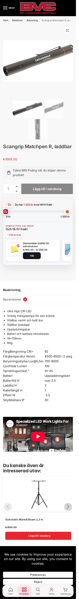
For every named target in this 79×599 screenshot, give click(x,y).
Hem (6, 20)
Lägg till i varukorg (47, 189)
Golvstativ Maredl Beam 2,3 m (24, 519)
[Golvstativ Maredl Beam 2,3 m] (39, 494)
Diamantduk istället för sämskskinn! (36, 245)
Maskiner (17, 20)
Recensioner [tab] (14, 299)
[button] (67, 30)
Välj (32, 255)
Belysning (32, 20)
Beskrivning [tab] (11, 290)
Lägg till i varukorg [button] (39, 535)
